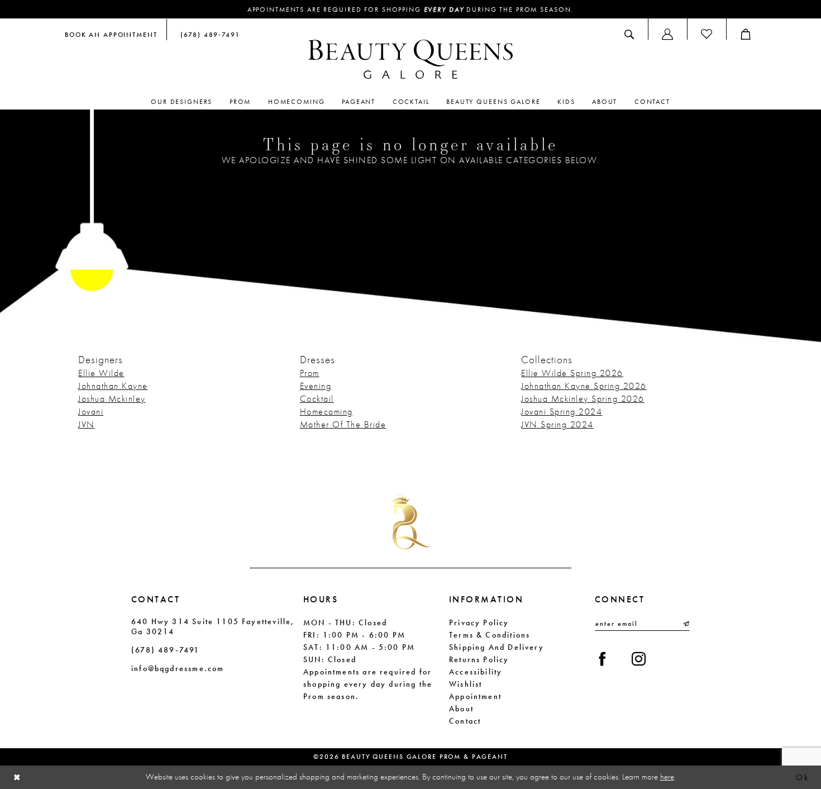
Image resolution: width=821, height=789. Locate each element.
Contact (465, 721)
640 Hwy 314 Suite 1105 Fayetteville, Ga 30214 (212, 626)
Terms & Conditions (489, 635)
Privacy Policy (479, 622)
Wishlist (465, 684)
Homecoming (326, 411)
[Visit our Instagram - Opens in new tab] (638, 659)
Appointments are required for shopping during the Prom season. (410, 9)
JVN (86, 424)
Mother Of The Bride (343, 424)
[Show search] (629, 34)
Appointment (475, 696)
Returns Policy (479, 659)
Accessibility (475, 672)
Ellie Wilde (101, 373)
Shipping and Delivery (496, 647)
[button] (667, 34)
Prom (309, 373)
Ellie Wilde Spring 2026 (572, 373)
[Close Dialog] (17, 777)
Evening (316, 386)
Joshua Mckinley (112, 399)
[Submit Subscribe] (685, 623)
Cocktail (317, 399)
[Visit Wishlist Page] (706, 34)
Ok (802, 777)
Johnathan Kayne (113, 386)
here (667, 776)
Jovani (90, 411)
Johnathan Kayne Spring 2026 (584, 386)
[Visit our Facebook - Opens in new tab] (602, 659)
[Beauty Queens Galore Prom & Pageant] (410, 59)
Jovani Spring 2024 (561, 411)
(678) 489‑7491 (165, 650)
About (461, 709)
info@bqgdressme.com (177, 668)
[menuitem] (111, 34)
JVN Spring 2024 (557, 424)
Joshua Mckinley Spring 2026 (583, 399)
